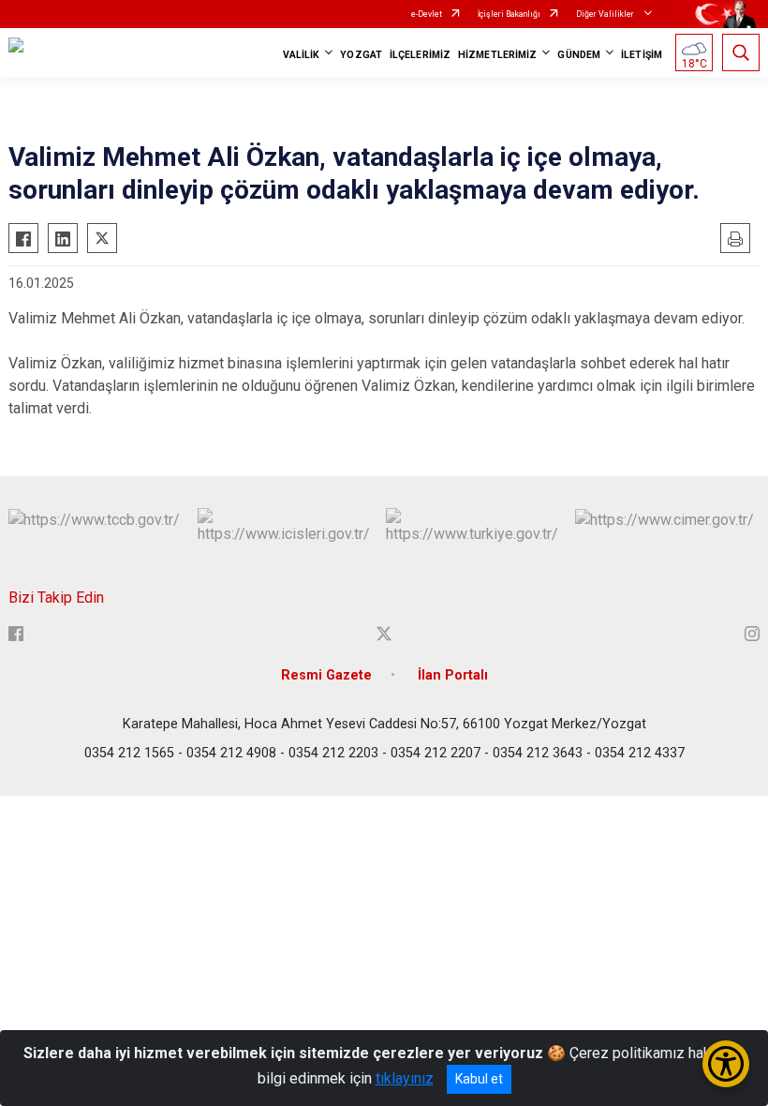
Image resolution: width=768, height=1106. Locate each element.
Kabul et (479, 1078)
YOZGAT (361, 55)
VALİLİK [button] (301, 55)
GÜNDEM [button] (578, 55)
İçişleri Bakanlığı (509, 14)
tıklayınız (405, 1078)
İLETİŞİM (641, 55)
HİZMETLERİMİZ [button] (497, 55)
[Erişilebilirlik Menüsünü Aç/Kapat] (725, 1063)
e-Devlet (426, 14)
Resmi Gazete (326, 675)
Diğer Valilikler (606, 14)
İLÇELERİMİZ (420, 55)
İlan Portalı (453, 675)
